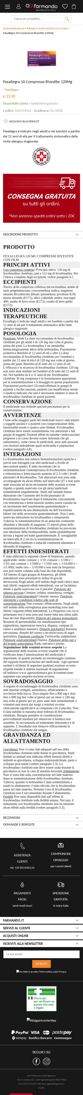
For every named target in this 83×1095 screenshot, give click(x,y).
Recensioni (11, 818)
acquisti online (15, 936)
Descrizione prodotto (20, 234)
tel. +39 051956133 (22, 867)
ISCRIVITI (41, 964)
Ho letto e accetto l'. (43, 972)
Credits (41, 1088)
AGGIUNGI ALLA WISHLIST (24, 121)
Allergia (31, 28)
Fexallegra (12, 90)
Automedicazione (13, 28)
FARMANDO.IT (13, 920)
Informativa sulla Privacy (53, 972)
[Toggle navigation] (7, 7)
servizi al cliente (16, 928)
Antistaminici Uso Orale (52, 28)
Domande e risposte (19, 824)
